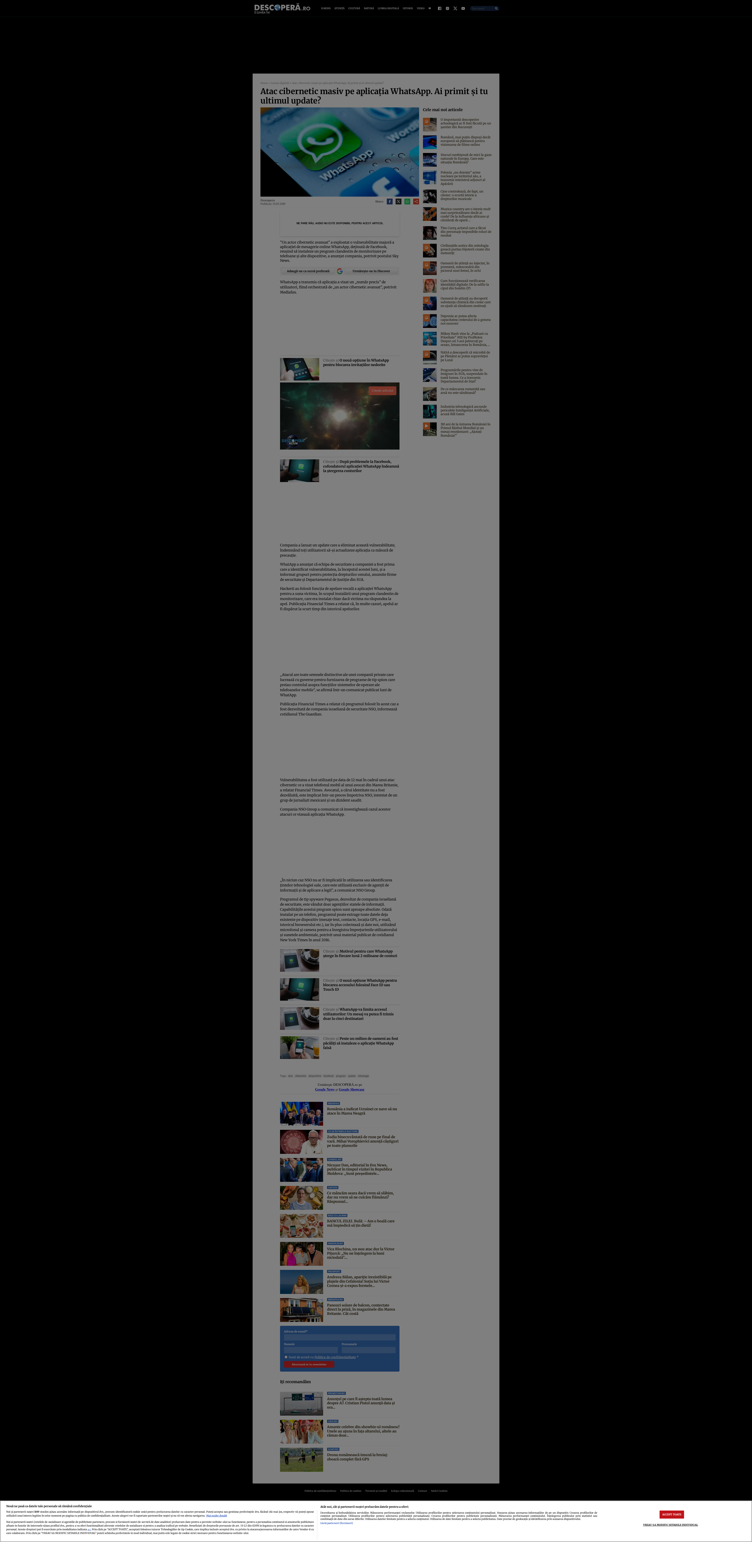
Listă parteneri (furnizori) (336, 1523)
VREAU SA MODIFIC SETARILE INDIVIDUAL (670, 1524)
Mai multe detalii (216, 1515)
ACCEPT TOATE (672, 1514)
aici (89, 1529)
